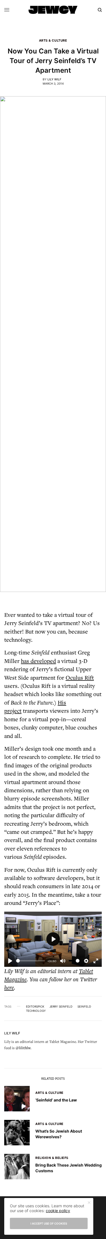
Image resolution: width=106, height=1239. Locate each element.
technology (36, 1010)
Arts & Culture (53, 40)
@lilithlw (23, 1047)
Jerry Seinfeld (60, 1006)
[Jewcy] (53, 10)
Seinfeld (84, 1006)
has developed (38, 661)
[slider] (30, 960)
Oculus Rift (80, 677)
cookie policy (58, 1210)
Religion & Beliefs (51, 1158)
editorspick (35, 1006)
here (9, 987)
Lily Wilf (54, 79)
